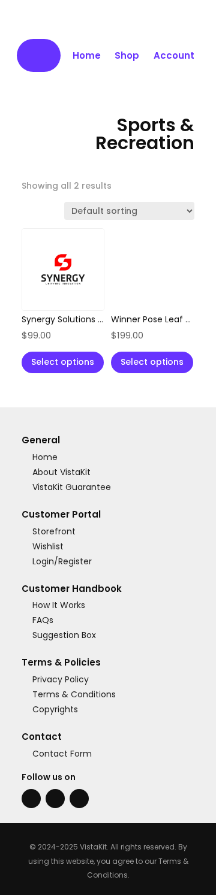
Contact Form (62, 754)
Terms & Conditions (74, 695)
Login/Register (62, 561)
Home (45, 457)
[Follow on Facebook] (31, 798)
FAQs (42, 621)
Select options (62, 362)
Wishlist (48, 546)
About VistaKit (61, 472)
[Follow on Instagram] (55, 798)
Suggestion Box (64, 636)
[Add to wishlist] (86, 245)
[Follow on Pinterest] (79, 798)
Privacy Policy (60, 680)
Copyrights (55, 710)
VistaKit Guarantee (71, 487)
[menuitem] (39, 55)
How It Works (58, 606)
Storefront (54, 531)
